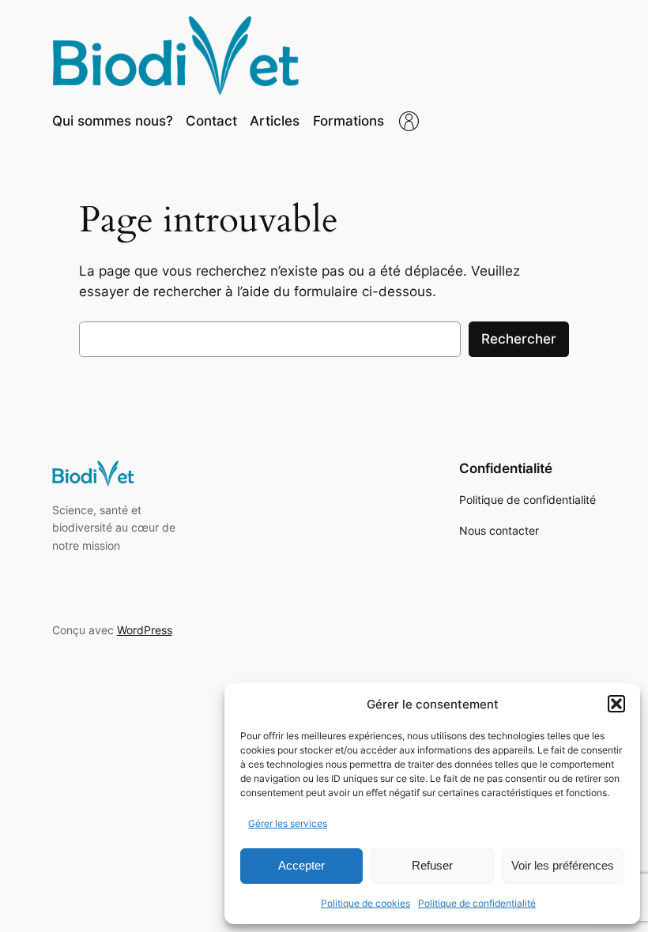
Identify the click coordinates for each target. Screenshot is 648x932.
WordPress (144, 630)
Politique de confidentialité (477, 903)
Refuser (432, 865)
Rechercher (518, 339)
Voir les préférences (562, 865)
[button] (616, 704)
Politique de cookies (365, 903)
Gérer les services (287, 823)
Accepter (301, 865)
